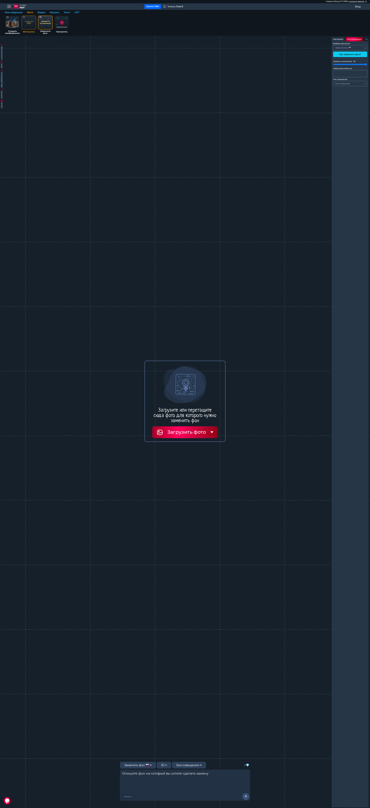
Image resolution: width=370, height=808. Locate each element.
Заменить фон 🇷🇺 (136, 765)
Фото (30, 12)
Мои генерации (354, 39)
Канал (2, 95)
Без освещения (187, 765)
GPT (77, 12)
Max (2, 65)
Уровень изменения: (344, 61)
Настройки (338, 39)
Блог (2, 105)
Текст (67, 12)
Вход (357, 6)
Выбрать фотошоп (341, 43)
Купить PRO (152, 6)
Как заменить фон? (350, 54)
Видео (41, 12)
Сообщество (2, 80)
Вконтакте (2, 53)
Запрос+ (128, 796)
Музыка (54, 12)
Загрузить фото (187, 432)
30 (162, 765)
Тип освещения (340, 79)
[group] (61, 25)
